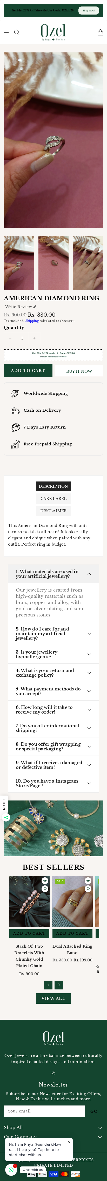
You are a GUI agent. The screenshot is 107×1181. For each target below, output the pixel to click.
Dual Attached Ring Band (72, 949)
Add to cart (28, 370)
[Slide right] (59, 985)
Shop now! (89, 10)
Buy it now (79, 371)
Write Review (18, 306)
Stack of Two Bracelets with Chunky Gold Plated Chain (29, 956)
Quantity (14, 327)
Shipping (32, 321)
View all (53, 998)
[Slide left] (48, 985)
